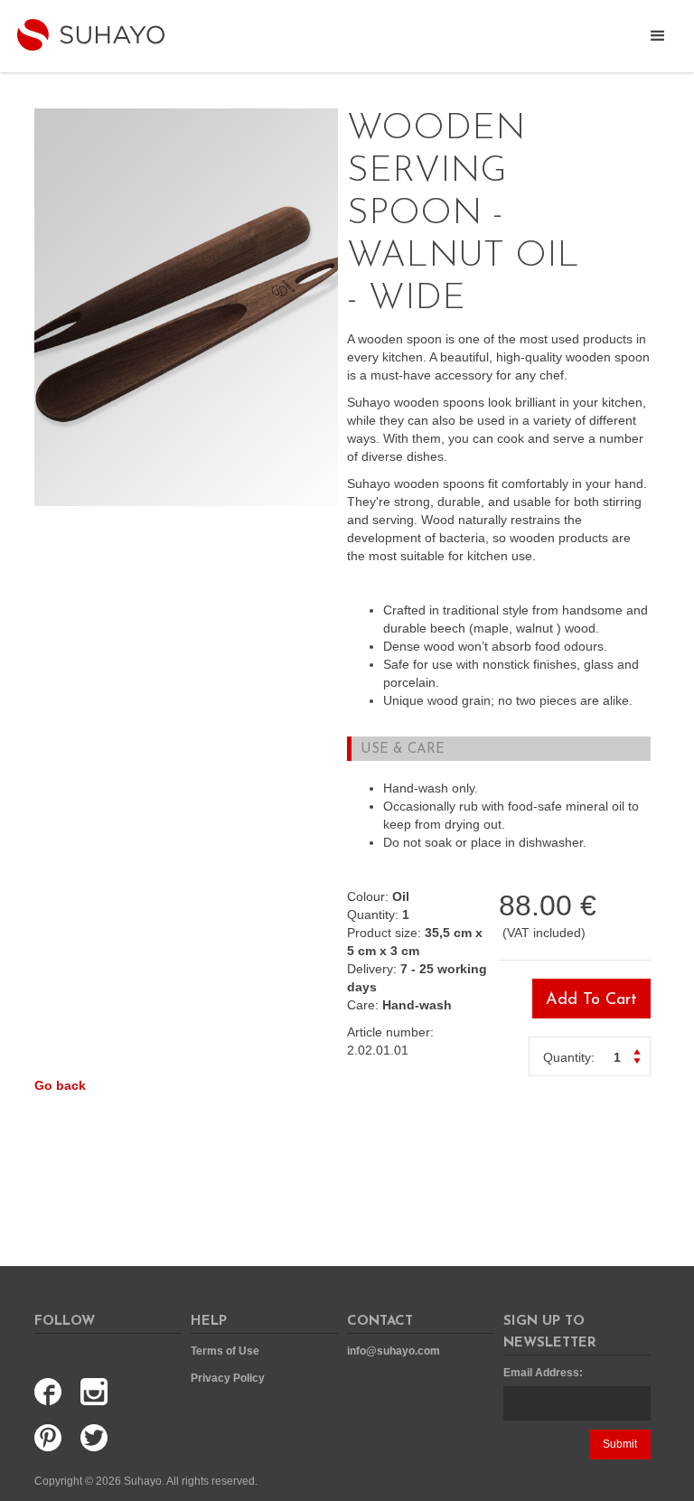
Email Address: (543, 1372)
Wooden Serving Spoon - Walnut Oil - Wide (166, 117)
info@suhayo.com (393, 1351)
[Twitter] (98, 1438)
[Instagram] (98, 1392)
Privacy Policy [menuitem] (228, 1378)
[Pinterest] (52, 1438)
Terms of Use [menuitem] (225, 1351)
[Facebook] (52, 1392)
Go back (60, 1085)
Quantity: (569, 1057)
